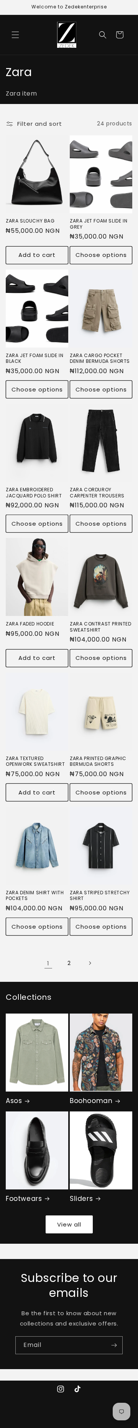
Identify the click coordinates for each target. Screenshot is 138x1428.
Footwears (24, 1198)
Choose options (101, 255)
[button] (15, 34)
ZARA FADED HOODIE (30, 624)
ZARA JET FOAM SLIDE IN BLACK (34, 358)
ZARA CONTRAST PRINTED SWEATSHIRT (100, 627)
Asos (14, 1101)
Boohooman (91, 1101)
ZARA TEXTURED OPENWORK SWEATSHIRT (35, 761)
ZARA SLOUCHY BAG (30, 221)
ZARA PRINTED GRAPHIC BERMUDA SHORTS (98, 761)
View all (69, 1224)
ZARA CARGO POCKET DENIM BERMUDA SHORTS (100, 358)
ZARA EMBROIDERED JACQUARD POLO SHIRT (34, 493)
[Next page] (89, 963)
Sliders (81, 1198)
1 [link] (48, 963)
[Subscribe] (113, 1345)
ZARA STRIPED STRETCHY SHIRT (100, 896)
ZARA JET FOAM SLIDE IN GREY (98, 224)
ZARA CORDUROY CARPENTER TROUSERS (97, 493)
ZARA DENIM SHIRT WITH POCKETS (35, 896)
